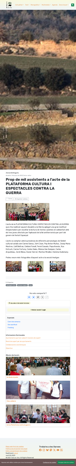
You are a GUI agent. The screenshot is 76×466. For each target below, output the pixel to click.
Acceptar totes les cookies (66, 462)
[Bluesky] (33, 297)
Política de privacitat (13, 449)
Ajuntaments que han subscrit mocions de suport (23, 338)
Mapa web (9, 446)
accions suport (22, 285)
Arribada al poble (12, 377)
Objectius (9, 348)
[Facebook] (29, 297)
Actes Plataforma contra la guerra (18, 425)
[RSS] (61, 450)
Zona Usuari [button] (63, 5)
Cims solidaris (11, 401)
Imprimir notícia (22, 199)
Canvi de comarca (14, 322)
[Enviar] (46, 297)
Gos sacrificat (12, 324)
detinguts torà (11, 285)
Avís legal (24, 449)
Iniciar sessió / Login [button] (39, 310)
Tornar (10, 199)
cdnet (16, 453)
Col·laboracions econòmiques (16, 345)
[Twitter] (42, 297)
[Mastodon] (38, 297)
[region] (38, 462)
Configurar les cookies (49, 462)
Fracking (11, 327)
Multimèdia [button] (45, 5)
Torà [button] (26, 5)
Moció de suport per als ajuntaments (18, 341)
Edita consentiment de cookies (16, 451)
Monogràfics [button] (35, 5)
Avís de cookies (18, 446)
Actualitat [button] (19, 5)
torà (30, 285)
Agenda (54, 5)
